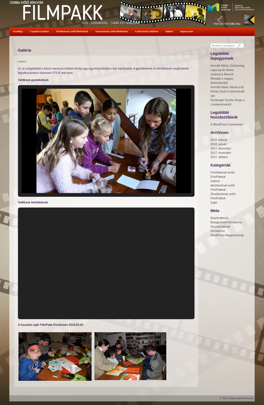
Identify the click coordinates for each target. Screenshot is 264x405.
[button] (98, 183)
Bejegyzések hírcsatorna (226, 222)
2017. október (219, 157)
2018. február (218, 139)
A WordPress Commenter (226, 124)
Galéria (22, 61)
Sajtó (213, 202)
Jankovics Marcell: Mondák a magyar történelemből (222, 78)
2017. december (220, 148)
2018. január (218, 144)
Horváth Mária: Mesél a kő (227, 87)
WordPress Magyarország (227, 235)
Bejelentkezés (219, 218)
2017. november (220, 152)
